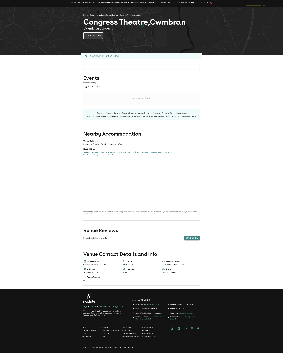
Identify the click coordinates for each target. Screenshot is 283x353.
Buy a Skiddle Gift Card (149, 336)
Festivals (104, 306)
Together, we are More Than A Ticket (149, 318)
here (192, 2)
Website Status (126, 327)
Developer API (126, 330)
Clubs (93, 306)
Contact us (105, 333)
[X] (172, 328)
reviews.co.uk (154, 304)
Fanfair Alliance (186, 313)
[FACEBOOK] (198, 328)
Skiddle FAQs (146, 330)
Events (92, 15)
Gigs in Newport (123, 152)
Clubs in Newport (108, 152)
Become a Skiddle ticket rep (130, 336)
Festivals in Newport (140, 152)
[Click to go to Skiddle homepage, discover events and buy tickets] (88, 298)
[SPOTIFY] (179, 328)
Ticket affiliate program (129, 333)
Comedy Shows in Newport (162, 152)
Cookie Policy (86, 336)
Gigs (84, 306)
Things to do (117, 306)
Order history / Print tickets (110, 330)
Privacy (84, 333)
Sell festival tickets (148, 333)
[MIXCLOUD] (185, 328)
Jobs (103, 336)
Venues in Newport (91, 152)
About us (105, 327)
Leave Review (192, 238)
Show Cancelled (93, 87)
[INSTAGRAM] (192, 328)
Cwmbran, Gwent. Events (107, 15)
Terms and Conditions (89, 330)
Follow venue (94, 35)
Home (85, 15)
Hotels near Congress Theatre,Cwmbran (99, 155)
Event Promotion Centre (157, 113)
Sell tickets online (147, 327)
